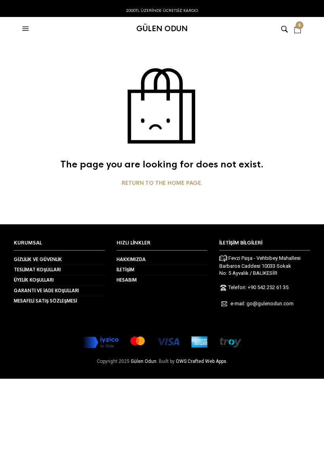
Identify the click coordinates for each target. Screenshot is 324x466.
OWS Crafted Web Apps (201, 361)
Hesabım (127, 280)
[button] (26, 29)
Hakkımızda (131, 259)
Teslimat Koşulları (37, 269)
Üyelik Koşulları (34, 280)
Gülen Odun (162, 28)
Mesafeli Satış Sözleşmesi (45, 301)
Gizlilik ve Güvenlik (38, 259)
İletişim (125, 269)
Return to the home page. (162, 183)
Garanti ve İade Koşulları (46, 290)
